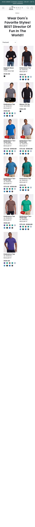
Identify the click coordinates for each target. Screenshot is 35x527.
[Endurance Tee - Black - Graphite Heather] (28, 79)
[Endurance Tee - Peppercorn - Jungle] (7, 225)
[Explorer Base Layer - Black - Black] (4, 76)
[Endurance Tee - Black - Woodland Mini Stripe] (28, 77)
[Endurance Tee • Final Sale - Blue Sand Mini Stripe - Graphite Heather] (28, 154)
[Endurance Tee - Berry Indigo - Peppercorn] (10, 263)
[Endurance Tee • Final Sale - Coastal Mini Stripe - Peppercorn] (10, 189)
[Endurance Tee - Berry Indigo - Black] (7, 266)
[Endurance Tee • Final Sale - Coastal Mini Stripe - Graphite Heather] (12, 191)
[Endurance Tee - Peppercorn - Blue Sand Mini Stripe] (15, 225)
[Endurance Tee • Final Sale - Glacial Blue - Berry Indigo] (4, 151)
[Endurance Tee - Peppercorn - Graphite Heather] (12, 228)
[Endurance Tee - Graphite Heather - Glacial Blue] (10, 116)
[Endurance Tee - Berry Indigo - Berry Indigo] (4, 263)
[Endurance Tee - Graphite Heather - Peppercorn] (10, 113)
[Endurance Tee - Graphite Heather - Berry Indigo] (4, 113)
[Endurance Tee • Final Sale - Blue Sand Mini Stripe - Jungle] (23, 151)
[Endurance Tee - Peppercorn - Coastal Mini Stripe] (4, 228)
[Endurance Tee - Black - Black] (23, 79)
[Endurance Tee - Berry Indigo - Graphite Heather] (12, 266)
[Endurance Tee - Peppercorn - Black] (7, 228)
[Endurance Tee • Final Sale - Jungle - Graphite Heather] (28, 229)
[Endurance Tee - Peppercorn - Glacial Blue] (10, 228)
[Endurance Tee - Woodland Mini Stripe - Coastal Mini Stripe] (20, 190)
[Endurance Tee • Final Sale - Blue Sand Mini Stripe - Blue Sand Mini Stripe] (31, 151)
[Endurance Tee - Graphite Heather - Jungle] (7, 113)
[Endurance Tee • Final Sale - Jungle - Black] (23, 229)
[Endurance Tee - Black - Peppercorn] (26, 77)
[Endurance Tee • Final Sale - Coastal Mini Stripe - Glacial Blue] (10, 191)
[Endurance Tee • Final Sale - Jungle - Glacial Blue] (26, 229)
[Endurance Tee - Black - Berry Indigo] (20, 77)
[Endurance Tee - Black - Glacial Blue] (26, 79)
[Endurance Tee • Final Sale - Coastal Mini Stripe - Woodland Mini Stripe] (12, 189)
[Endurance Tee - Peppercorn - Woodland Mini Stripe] (12, 225)
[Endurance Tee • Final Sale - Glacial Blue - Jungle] (7, 151)
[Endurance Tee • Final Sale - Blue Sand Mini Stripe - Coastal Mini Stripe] (20, 154)
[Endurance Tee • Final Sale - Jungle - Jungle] (23, 227)
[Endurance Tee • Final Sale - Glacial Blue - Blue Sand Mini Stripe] (15, 151)
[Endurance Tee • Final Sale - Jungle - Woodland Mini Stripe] (28, 227)
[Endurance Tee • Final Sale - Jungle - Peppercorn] (26, 227)
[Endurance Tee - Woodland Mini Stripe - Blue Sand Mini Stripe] (31, 187)
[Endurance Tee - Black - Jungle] (23, 77)
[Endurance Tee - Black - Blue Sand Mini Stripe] (31, 77)
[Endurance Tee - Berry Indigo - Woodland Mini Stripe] (12, 263)
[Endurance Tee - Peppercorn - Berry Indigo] (4, 225)
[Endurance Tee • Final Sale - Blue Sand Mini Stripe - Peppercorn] (26, 151)
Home (17, 13)
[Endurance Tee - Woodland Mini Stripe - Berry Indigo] (20, 187)
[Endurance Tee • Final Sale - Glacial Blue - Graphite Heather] (12, 154)
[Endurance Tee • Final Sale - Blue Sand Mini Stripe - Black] (23, 154)
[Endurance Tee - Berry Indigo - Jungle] (7, 263)
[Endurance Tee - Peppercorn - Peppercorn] (10, 225)
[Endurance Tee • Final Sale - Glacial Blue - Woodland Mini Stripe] (12, 151)
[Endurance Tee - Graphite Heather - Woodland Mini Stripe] (12, 113)
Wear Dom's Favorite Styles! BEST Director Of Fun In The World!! (17, 26)
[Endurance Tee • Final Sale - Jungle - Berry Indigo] (20, 227)
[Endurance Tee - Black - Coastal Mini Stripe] (20, 79)
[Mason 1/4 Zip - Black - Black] (20, 111)
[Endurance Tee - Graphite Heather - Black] (7, 116)
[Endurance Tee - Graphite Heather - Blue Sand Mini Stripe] (15, 113)
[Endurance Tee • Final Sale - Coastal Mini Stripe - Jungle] (7, 189)
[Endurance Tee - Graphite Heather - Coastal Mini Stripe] (4, 116)
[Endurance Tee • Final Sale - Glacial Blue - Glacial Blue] (10, 154)
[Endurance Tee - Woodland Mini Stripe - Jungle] (23, 187)
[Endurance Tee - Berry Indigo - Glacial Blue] (10, 266)
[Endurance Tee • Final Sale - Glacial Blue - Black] (7, 154)
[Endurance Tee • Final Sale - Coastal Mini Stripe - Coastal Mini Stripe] (4, 191)
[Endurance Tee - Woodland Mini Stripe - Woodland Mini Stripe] (28, 187)
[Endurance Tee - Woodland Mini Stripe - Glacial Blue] (26, 190)
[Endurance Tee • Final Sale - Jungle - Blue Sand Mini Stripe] (31, 227)
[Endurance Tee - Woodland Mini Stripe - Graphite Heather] (28, 190)
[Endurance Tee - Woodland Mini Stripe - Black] (23, 190)
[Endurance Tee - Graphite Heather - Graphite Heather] (12, 116)
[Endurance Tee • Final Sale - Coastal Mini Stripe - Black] (7, 191)
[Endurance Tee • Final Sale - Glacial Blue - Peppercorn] (10, 151)
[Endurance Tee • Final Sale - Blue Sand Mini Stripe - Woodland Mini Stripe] (28, 151)
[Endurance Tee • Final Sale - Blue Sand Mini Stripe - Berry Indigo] (20, 151)
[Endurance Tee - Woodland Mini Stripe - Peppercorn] (26, 187)
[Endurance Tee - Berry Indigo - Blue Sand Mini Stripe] (15, 263)
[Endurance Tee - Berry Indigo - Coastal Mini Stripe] (4, 266)
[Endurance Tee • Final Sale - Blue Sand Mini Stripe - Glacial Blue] (26, 154)
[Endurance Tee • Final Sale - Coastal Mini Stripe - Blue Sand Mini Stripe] (15, 189)
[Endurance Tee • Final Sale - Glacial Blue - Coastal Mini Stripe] (4, 154)
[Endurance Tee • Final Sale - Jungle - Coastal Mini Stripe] (20, 229)
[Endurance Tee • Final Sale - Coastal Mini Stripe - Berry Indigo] (4, 189)
